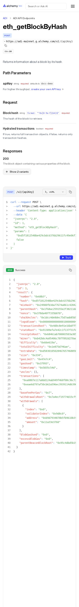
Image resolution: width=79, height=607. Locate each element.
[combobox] (31, 41)
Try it (68, 257)
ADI (5, 18)
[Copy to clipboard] (70, 191)
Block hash (10, 113)
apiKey (7, 83)
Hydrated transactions (19, 128)
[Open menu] (72, 6)
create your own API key (46, 89)
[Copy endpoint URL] (6, 46)
